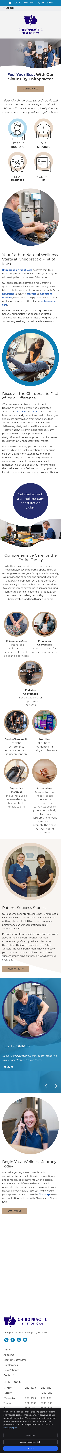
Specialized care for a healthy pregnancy (44, 647)
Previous (46, 1086)
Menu (10, 8)
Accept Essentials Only (30, 1442)
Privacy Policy (10, 1428)
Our (43, 145)
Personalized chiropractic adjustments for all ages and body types (16, 648)
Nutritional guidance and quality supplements (44, 745)
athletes (31, 294)
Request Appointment (23, 3)
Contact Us (10, 1375)
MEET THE (17, 145)
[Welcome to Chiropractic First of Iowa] (30, 34)
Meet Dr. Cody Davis (15, 1360)
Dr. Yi (35, 411)
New (17, 178)
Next (56, 1086)
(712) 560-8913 (46, 3)
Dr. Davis (20, 411)
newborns (8, 294)
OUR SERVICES (30, 89)
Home (7, 1350)
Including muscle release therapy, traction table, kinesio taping (16, 797)
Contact (43, 178)
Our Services (11, 1365)
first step (44, 1194)
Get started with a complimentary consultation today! (30, 501)
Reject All (30, 1435)
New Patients (16, 969)
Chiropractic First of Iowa (17, 270)
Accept (31, 1448)
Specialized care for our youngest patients (30, 697)
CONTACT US (14, 1211)
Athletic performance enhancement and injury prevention (16, 746)
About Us (9, 1355)
